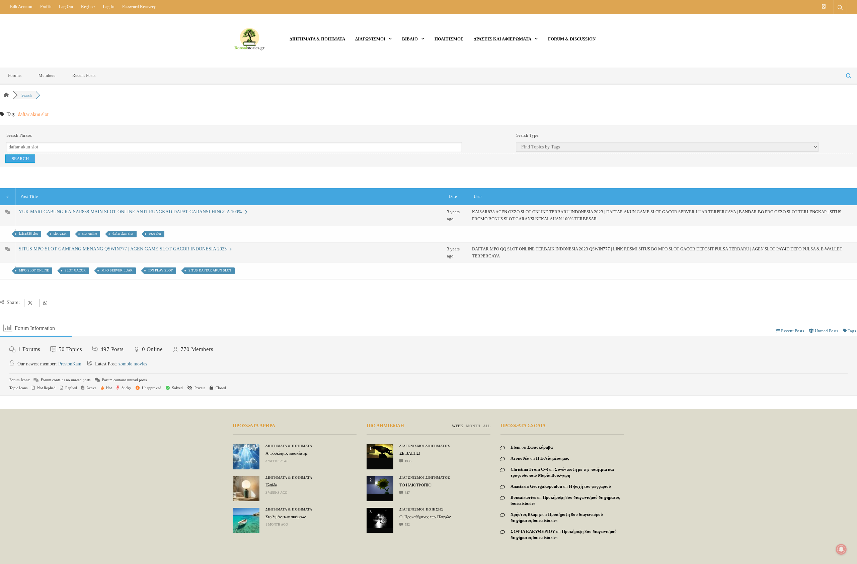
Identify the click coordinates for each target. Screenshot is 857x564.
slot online (89, 233)
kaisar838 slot (28, 233)
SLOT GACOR (75, 270)
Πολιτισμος (449, 38)
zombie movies (133, 363)
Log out (66, 6)
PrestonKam (69, 363)
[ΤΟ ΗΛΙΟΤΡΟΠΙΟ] (380, 485)
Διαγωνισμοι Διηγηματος (424, 446)
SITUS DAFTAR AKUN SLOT (209, 270)
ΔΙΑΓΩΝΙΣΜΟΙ (370, 38)
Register (88, 6)
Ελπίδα (271, 484)
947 (407, 492)
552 (407, 524)
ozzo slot (155, 233)
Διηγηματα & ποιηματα (317, 38)
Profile (45, 6)
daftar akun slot (122, 233)
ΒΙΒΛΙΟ (410, 38)
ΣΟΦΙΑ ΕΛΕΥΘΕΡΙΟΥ (533, 531)
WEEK (457, 426)
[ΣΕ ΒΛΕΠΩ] (380, 451)
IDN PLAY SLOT (160, 270)
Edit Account (21, 6)
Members (46, 75)
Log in (108, 6)
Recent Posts (83, 75)
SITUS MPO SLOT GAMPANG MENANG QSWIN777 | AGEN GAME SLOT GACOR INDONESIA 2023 (124, 248)
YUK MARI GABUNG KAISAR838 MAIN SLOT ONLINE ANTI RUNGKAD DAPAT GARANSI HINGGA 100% (132, 211)
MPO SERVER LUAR (117, 270)
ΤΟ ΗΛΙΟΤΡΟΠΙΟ (415, 484)
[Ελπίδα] (246, 488)
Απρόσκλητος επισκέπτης (286, 453)
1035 (407, 461)
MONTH (473, 426)
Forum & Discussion (572, 38)
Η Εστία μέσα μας (552, 458)
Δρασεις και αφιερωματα (502, 38)
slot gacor (60, 233)
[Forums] (6, 95)
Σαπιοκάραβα (540, 447)
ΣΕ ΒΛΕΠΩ (409, 453)
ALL (486, 426)
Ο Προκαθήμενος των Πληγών (425, 516)
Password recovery (139, 6)
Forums (14, 75)
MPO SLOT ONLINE (34, 270)
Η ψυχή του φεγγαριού (590, 486)
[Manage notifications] (841, 549)
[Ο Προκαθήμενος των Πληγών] (380, 518)
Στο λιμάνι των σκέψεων (285, 516)
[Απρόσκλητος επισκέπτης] (246, 456)
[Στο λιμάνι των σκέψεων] (246, 520)
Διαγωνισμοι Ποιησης (421, 509)
